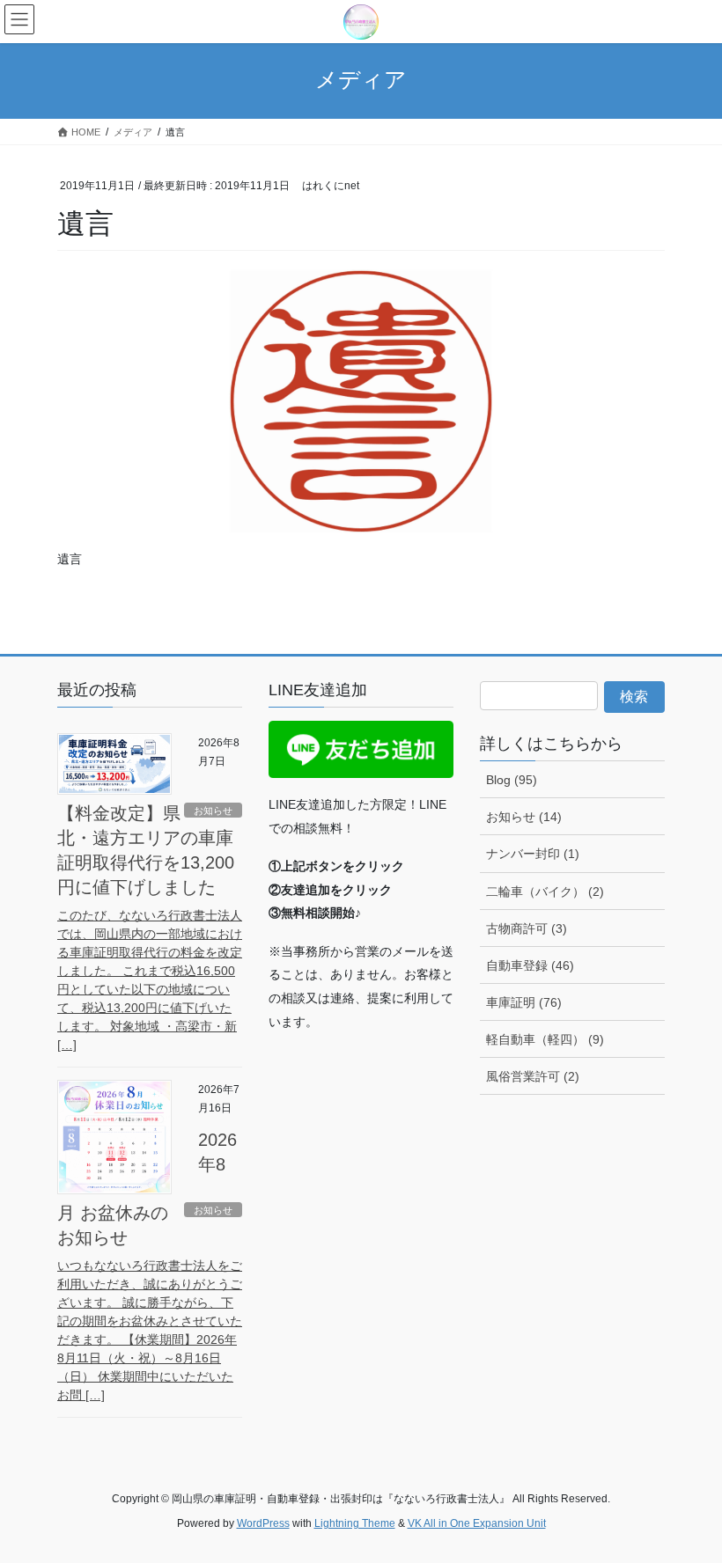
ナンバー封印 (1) (532, 854)
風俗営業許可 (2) (532, 1076)
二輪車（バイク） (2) (545, 891)
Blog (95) (511, 780)
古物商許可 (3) (526, 928)
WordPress (263, 1523)
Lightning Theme (354, 1523)
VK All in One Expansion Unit (477, 1523)
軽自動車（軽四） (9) (545, 1039)
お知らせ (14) (524, 817)
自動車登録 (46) (530, 965)
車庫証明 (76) (524, 1002)
